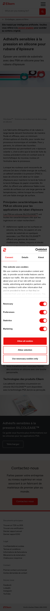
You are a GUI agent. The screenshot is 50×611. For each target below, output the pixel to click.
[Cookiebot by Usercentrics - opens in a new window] (35, 250)
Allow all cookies (25, 341)
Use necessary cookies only (25, 359)
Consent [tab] (9, 257)
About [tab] (41, 257)
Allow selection (25, 350)
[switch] (43, 312)
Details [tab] (25, 257)
